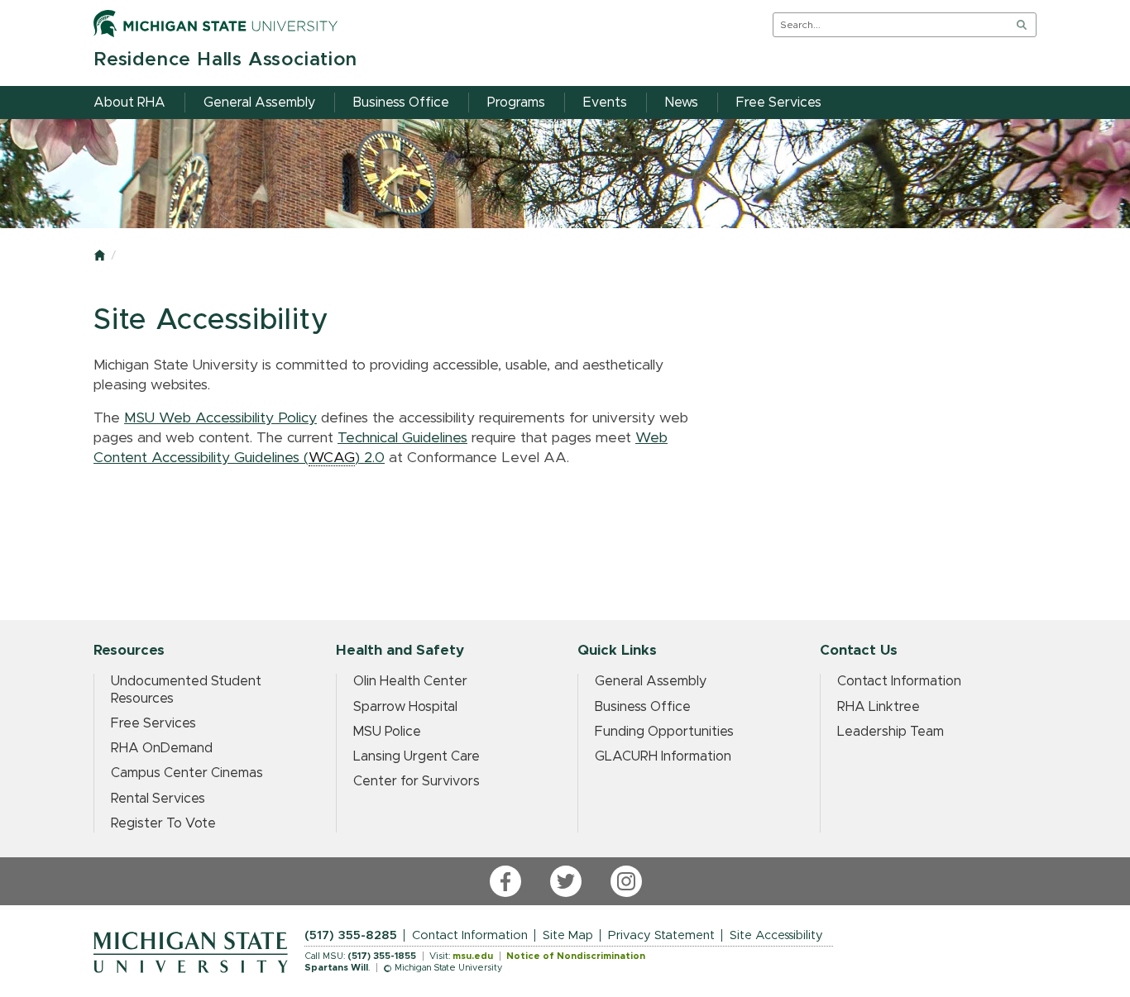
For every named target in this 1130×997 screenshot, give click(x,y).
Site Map (568, 935)
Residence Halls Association (225, 59)
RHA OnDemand (162, 748)
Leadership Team (890, 731)
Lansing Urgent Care (416, 756)
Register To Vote (163, 823)
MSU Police (387, 731)
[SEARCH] (1022, 24)
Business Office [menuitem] (401, 102)
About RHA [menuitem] (129, 102)
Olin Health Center (410, 681)
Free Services (153, 723)
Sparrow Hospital (405, 706)
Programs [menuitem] (516, 102)
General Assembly (650, 681)
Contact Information (899, 681)
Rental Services (158, 798)
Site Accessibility (776, 935)
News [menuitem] (681, 102)
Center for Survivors (416, 781)
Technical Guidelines (402, 438)
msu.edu (472, 956)
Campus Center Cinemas (187, 773)
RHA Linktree (878, 706)
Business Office (643, 706)
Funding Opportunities (664, 731)
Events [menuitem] (605, 102)
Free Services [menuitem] (778, 102)
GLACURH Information (663, 756)
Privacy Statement (661, 935)
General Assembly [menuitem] (259, 102)
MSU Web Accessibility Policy (220, 418)
